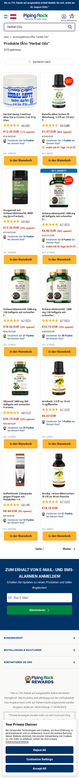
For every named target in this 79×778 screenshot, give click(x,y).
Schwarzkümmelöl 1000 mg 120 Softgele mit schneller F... (19, 312)
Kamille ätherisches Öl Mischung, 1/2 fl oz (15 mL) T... (58, 117)
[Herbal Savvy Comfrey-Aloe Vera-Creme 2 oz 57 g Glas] (20, 91)
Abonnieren (37, 610)
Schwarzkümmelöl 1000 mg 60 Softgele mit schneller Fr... (58, 216)
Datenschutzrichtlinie (17, 742)
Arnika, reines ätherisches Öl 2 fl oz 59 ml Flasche (58, 495)
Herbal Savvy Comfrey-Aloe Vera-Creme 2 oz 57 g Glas (19, 117)
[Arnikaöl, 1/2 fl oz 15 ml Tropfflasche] (59, 378)
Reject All (39, 750)
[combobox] (34, 27)
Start (6, 37)
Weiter (67, 549)
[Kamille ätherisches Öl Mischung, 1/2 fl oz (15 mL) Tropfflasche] (59, 91)
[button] (64, 16)
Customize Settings (39, 759)
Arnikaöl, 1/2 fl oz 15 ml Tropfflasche (56, 403)
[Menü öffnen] (6, 16)
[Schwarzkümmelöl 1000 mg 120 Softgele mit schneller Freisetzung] (20, 286)
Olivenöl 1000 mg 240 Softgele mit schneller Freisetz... (16, 404)
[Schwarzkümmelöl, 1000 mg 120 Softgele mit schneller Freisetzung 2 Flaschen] (59, 286)
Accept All (39, 768)
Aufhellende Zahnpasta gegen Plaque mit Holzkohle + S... (17, 496)
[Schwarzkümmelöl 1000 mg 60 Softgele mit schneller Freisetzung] (59, 190)
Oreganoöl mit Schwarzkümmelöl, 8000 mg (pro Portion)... (18, 213)
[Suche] (70, 27)
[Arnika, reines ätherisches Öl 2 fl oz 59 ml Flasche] (59, 470)
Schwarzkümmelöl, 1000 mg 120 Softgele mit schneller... (57, 312)
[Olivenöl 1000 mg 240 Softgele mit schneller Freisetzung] (20, 378)
